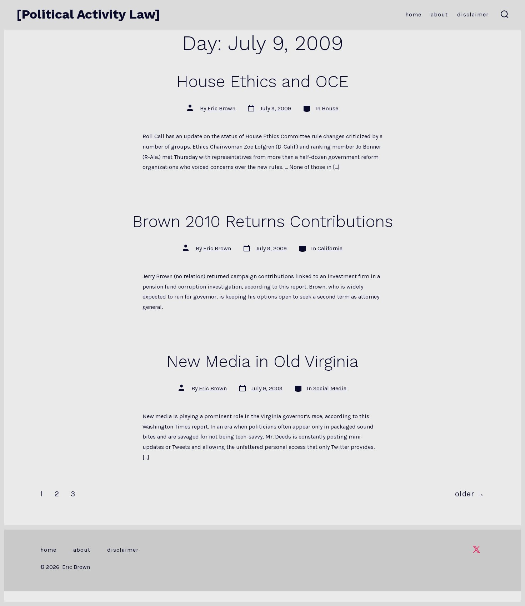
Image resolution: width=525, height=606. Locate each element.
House (330, 108)
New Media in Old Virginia (262, 361)
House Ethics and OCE (262, 81)
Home (413, 14)
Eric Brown (221, 108)
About (439, 14)
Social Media (329, 388)
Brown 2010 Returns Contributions (262, 221)
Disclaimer (473, 14)
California (330, 248)
